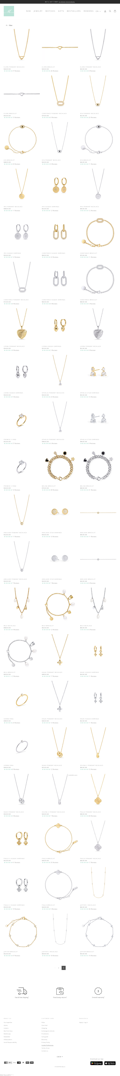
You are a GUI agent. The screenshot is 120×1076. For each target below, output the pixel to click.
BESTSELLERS (74, 11)
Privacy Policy (46, 1042)
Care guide (45, 1037)
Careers (6, 1028)
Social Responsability (10, 1042)
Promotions (45, 1034)
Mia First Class (8, 1031)
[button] (98, 11)
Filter (10, 25)
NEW (28, 11)
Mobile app (7, 1034)
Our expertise (8, 1022)
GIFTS (61, 11)
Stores (6, 1025)
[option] (60, 2)
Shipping (44, 1028)
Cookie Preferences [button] (47, 1045)
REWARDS (89, 11)
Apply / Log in (83, 1022)
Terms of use (45, 1048)
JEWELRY (38, 11)
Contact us (45, 1051)
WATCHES (50, 11)
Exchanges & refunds (48, 1031)
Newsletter (7, 1037)
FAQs (43, 1022)
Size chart (45, 1025)
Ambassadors (8, 1039)
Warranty (44, 1039)
